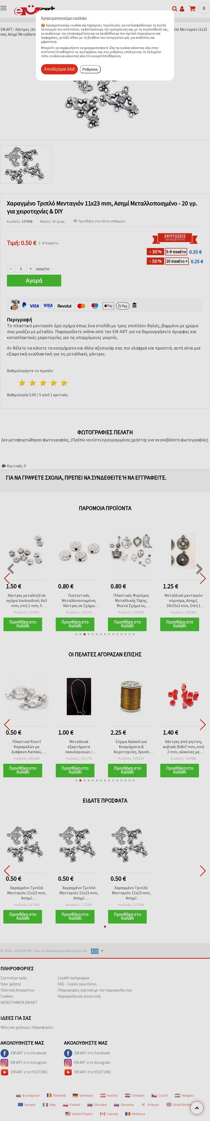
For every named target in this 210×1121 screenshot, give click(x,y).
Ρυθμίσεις (90, 69)
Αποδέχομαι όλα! (59, 69)
